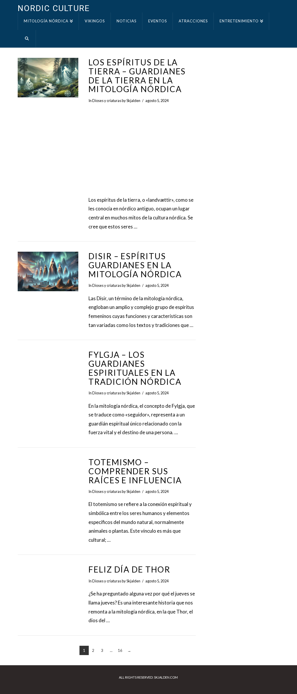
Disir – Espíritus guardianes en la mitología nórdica (135, 265)
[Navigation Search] (27, 38)
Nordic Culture (53, 8)
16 (120, 650)
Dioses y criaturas (106, 100)
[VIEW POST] (48, 77)
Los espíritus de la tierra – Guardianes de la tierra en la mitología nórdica (137, 75)
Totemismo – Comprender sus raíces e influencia (135, 471)
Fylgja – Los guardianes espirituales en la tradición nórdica (134, 368)
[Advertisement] (142, 149)
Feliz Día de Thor (129, 569)
